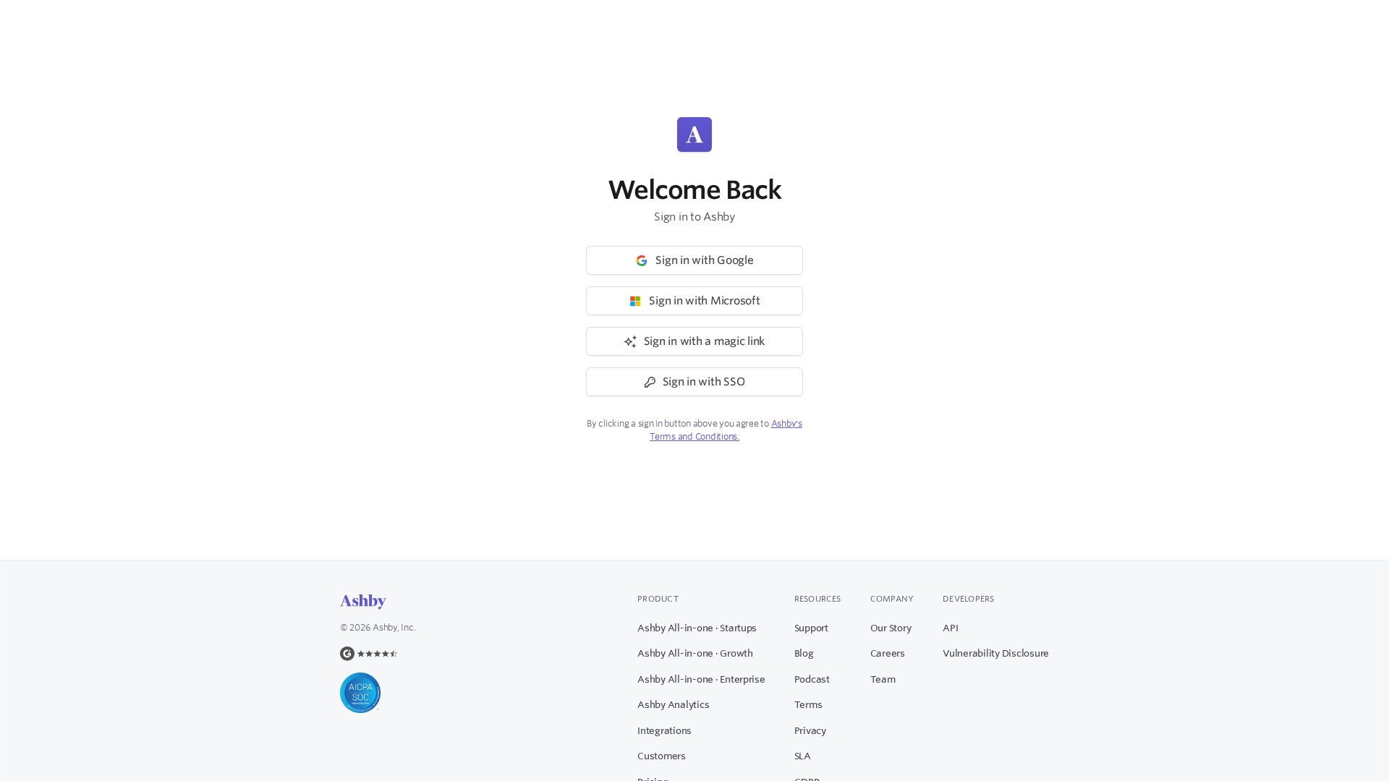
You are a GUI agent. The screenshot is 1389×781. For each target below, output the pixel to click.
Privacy (810, 730)
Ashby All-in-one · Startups (697, 627)
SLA (802, 755)
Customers (661, 755)
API (950, 627)
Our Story (891, 627)
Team (883, 679)
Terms (808, 704)
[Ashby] (363, 602)
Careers (887, 653)
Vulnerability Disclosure (996, 653)
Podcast (812, 679)
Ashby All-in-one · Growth (695, 653)
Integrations (664, 730)
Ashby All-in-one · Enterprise (701, 679)
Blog (804, 653)
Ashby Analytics (673, 704)
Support (811, 627)
